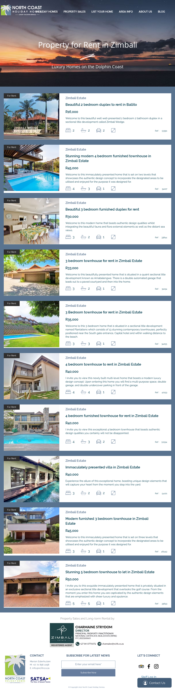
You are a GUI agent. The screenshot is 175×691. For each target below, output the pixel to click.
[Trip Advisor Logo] (141, 666)
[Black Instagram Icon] (156, 666)
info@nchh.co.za (41, 668)
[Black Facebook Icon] (149, 666)
